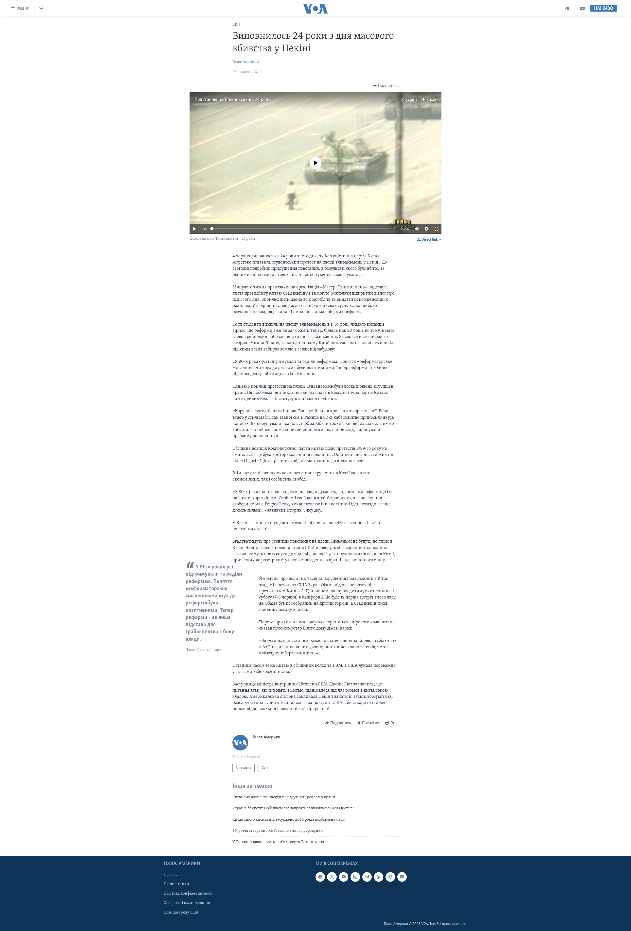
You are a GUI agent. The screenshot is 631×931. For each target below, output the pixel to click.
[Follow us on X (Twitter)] (331, 876)
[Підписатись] (402, 876)
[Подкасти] (390, 876)
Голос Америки (245, 62)
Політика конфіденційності (188, 894)
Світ (236, 24)
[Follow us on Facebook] (320, 876)
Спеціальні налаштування (187, 903)
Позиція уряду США (181, 912)
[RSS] (378, 876)
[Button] (386, 86)
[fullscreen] (436, 229)
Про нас (170, 875)
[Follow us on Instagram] (355, 876)
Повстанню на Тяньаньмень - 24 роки (232, 99)
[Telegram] (567, 8)
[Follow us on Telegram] (367, 876)
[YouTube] (582, 8)
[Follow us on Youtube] (343, 876)
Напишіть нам (176, 884)
